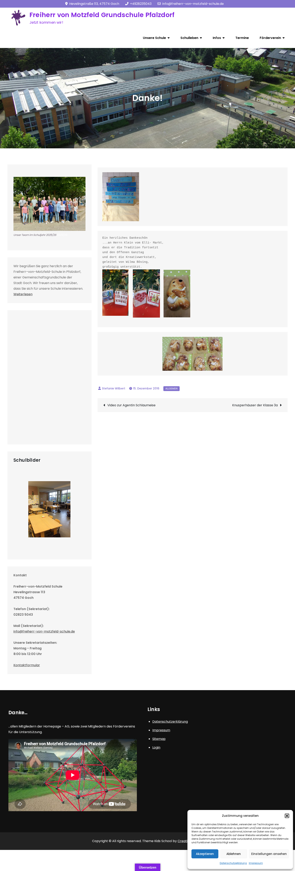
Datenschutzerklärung (233, 863)
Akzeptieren (205, 854)
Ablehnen (233, 854)
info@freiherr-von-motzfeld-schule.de (193, 3)
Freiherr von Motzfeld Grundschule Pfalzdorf (102, 14)
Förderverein (270, 38)
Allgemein (171, 388)
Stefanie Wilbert (113, 388)
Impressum (256, 863)
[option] (49, 509)
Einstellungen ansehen (269, 854)
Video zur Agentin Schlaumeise (131, 405)
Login (156, 747)
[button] (287, 816)
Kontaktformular (26, 665)
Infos (217, 38)
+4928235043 (141, 3)
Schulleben (189, 38)
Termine (242, 38)
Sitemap (159, 739)
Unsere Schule (154, 38)
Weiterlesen (23, 294)
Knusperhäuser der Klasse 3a (255, 405)
